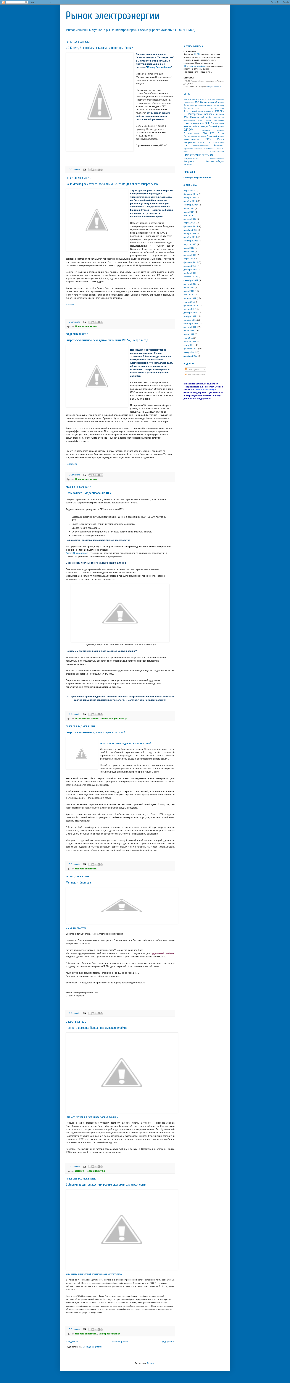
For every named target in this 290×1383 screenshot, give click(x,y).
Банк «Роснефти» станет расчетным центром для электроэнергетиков (112, 184)
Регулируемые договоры (195, 136)
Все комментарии (196, 374)
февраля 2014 (191, 226)
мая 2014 (188, 215)
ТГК (185, 145)
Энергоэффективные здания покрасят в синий (95, 732)
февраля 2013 (191, 262)
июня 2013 (189, 251)
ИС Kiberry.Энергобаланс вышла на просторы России (99, 48)
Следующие (72, 1341)
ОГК (207, 123)
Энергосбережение (217, 158)
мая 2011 (188, 338)
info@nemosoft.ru (213, 87)
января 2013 (190, 266)
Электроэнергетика (198, 155)
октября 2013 (190, 237)
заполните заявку (205, 389)
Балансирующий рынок (212, 102)
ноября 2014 (190, 197)
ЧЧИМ (186, 152)
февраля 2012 (191, 305)
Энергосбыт (191, 161)
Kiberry (188, 164)
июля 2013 (189, 248)
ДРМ (222, 111)
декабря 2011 (190, 312)
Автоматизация (191, 99)
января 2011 (190, 352)
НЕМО (197, 54)
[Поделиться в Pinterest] (101, 169)
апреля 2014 (190, 219)
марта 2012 (189, 302)
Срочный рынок (218, 142)
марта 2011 (189, 345)
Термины (219, 145)
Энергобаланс (191, 158)
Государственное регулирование (204, 108)
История (220, 114)
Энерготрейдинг (214, 161)
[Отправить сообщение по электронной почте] (84, 169)
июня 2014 (189, 212)
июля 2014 (189, 208)
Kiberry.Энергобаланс (159, 67)
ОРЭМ (188, 130)
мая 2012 (188, 294)
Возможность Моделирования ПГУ (88, 493)
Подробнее (71, 464)
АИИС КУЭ (204, 99)
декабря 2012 (190, 269)
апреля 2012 (190, 298)
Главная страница (120, 1341)
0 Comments (74, 169)
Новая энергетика (214, 120)
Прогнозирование (191, 133)
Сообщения (193, 369)
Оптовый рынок (216, 126)
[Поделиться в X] (95, 169)
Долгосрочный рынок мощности (198, 111)
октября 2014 (190, 201)
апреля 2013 (190, 255)
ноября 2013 (190, 233)
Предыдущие (167, 1341)
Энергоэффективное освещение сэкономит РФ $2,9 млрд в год (107, 340)
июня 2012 (189, 291)
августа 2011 (190, 327)
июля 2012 (189, 287)
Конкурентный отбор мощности (207, 117)
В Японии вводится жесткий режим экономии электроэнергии (106, 1184)
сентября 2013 (191, 240)
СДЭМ (199, 143)
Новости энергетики (194, 123)
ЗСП (185, 114)
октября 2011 (190, 320)
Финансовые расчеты (214, 149)
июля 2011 (189, 330)
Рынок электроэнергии (113, 15)
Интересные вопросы (201, 114)
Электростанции (216, 152)
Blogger (150, 1363)
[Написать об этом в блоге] (92, 169)
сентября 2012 (191, 280)
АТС (197, 102)
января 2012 (190, 309)
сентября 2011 (191, 323)
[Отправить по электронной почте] (90, 169)
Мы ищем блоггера (78, 882)
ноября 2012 (190, 273)
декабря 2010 (190, 356)
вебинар (220, 105)
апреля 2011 (190, 341)
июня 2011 (189, 334)
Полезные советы (212, 130)
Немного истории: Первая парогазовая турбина (96, 1028)
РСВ (208, 139)
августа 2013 (190, 244)
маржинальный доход (193, 120)
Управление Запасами (193, 149)
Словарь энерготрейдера (197, 177)
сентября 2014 (191, 204)
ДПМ (216, 111)
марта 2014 (189, 222)
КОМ (186, 117)
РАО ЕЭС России (213, 133)
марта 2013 (189, 258)
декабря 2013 (190, 230)
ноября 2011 (190, 316)
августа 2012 (190, 284)
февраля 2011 (191, 348)
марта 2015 (189, 190)
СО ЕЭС (207, 143)
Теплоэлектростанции (200, 146)
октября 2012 (190, 276)
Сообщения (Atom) (92, 1347)
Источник (70, 305)
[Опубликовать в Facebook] (98, 169)
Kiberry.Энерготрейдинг (195, 66)
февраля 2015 (191, 194)
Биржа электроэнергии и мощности (200, 105)
